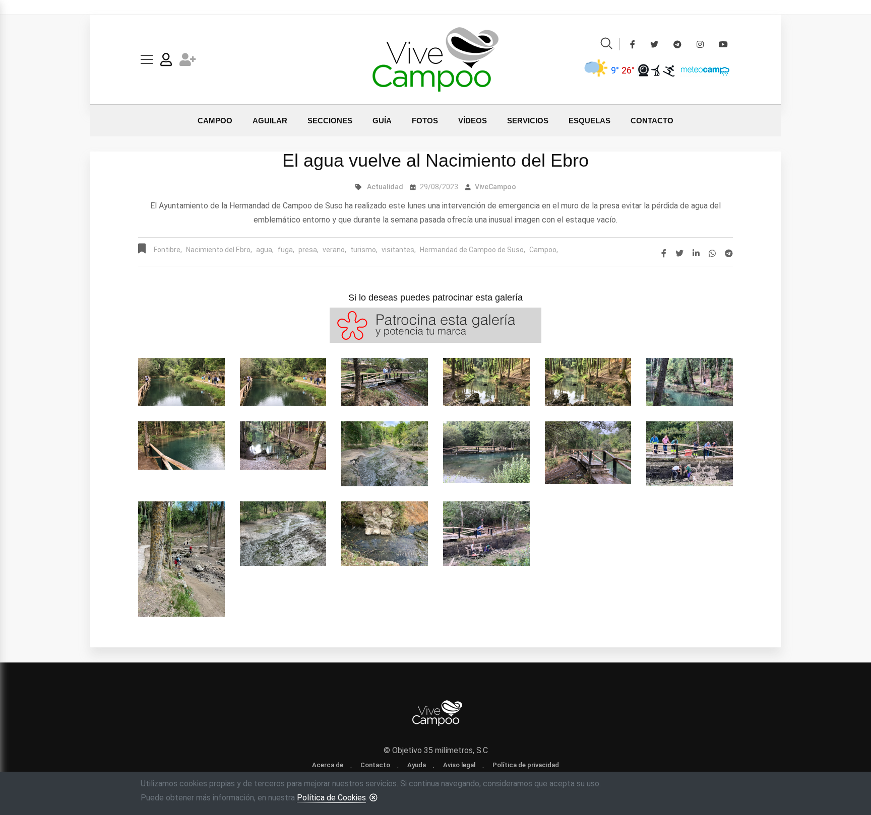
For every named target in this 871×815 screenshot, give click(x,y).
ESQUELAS (589, 120)
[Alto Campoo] (668, 70)
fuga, (286, 250)
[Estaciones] (656, 70)
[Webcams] (643, 70)
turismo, (364, 250)
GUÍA (382, 120)
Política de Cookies (331, 797)
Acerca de (327, 765)
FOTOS (425, 120)
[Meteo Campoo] (702, 69)
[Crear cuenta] (187, 61)
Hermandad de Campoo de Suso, (472, 250)
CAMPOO (215, 120)
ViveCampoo (495, 187)
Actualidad (385, 187)
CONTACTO (652, 120)
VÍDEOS (472, 120)
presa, (308, 250)
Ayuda (416, 765)
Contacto (375, 765)
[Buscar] (606, 45)
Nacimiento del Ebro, (219, 250)
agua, (265, 250)
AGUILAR (270, 120)
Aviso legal (459, 765)
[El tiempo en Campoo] (596, 70)
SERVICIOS (527, 120)
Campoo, (543, 250)
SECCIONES (329, 120)
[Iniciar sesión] (166, 61)
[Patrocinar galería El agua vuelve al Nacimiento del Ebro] (435, 324)
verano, (334, 250)
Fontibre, (168, 250)
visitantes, (399, 250)
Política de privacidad (525, 765)
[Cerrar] (373, 797)
